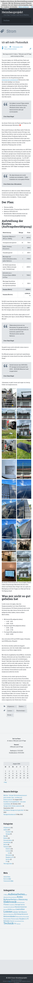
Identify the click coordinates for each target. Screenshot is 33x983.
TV (6, 861)
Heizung (5, 909)
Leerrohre (20, 909)
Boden (20, 897)
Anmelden (7, 877)
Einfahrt (8, 832)
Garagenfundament (10, 814)
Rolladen (7, 921)
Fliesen (6, 904)
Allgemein (12, 706)
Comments (8, 881)
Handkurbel (11, 907)
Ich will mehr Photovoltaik (15, 42)
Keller (5, 844)
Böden (5, 838)
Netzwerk (9, 855)
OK (32, 7)
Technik (6, 846)
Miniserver (6, 914)
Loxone (10, 710)
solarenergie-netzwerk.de (10, 80)
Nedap (19, 914)
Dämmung (22, 899)
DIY (17, 899)
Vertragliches (8, 863)
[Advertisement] (16, 724)
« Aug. (5, 782)
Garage (8, 834)
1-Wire (6, 894)
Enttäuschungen (21, 902)
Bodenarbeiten (10, 899)
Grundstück (7, 842)
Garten (22, 904)
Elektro (22, 706)
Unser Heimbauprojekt (12, 10)
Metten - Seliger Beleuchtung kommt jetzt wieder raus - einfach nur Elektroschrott (15, 797)
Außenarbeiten (16, 894)
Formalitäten (8, 840)
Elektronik (10, 901)
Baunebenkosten (13, 897)
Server (8, 859)
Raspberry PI (10, 857)
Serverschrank (18, 921)
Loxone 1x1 (16, 912)
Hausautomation (21, 907)
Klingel (14, 909)
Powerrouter (15, 919)
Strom (10, 715)
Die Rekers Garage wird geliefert (14, 810)
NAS (15, 914)
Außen (5, 830)
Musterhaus (11, 914)
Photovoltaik (21, 710)
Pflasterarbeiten (19, 916)
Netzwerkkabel (10, 916)
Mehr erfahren (23, 7)
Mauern (24, 912)
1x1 (9, 853)
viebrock (18, 923)
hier (10, 981)
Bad (5, 836)
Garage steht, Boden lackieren (13, 806)
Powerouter (7, 919)
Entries (7, 879)
